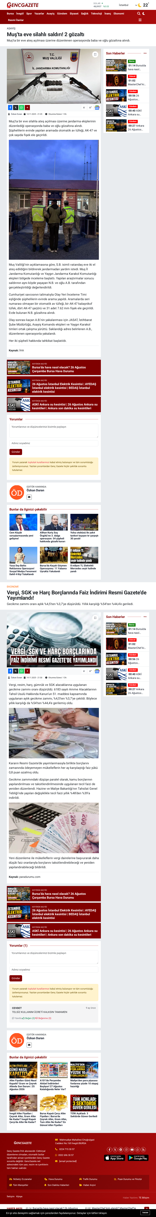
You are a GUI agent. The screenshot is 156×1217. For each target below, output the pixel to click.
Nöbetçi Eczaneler (22, 1179)
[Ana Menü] (139, 20)
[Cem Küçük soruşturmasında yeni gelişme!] (23, 522)
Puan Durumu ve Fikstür (130, 1179)
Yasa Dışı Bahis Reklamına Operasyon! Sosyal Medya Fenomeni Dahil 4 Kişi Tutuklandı (22, 570)
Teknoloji (96, 13)
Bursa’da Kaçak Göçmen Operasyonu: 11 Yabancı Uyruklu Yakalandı (53, 568)
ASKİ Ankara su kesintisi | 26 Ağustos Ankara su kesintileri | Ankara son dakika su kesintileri (137, 113)
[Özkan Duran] (16, 492)
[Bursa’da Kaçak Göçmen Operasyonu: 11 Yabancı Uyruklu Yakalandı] (54, 554)
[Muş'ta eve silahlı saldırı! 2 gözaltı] (54, 76)
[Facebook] (109, 1149)
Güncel (132, 76)
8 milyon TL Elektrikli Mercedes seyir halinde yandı (83, 568)
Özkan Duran (16, 114)
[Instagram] (126, 1149)
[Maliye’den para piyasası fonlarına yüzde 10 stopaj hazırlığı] (84, 1069)
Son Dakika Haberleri (58, 1185)
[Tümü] (145, 53)
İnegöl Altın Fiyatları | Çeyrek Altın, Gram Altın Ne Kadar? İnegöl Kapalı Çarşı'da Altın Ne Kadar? (22, 1118)
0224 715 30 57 (66, 1149)
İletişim (10, 1196)
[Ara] (139, 13)
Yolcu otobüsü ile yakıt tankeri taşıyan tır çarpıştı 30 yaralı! (84, 535)
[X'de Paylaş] (15, 107)
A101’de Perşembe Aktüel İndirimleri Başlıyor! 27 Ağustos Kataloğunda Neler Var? (53, 1085)
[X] (115, 1149)
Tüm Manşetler (20, 1185)
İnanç (108, 13)
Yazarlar (39, 13)
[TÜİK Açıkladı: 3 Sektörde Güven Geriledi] (84, 1102)
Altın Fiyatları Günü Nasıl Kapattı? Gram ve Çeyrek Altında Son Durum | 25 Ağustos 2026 (23, 1085)
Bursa (10, 13)
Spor (29, 13)
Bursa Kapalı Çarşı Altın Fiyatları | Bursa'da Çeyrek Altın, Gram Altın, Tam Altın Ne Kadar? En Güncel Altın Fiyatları (53, 1119)
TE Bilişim (144, 1197)
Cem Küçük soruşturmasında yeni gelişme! (21, 535)
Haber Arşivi (89, 1185)
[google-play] (138, 1158)
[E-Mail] (29, 497)
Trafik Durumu (90, 1179)
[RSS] (143, 1149)
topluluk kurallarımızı (39, 462)
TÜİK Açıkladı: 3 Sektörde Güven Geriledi (83, 1115)
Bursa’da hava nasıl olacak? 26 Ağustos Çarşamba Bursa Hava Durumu (137, 67)
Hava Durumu (55, 1179)
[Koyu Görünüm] (143, 13)
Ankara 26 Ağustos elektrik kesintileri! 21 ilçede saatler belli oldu (136, 128)
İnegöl (20, 13)
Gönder (16, 451)
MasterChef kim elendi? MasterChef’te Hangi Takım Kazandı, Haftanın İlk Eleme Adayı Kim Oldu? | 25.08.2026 (137, 82)
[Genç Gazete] (23, 5)
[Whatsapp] (137, 1149)
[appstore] (114, 1158)
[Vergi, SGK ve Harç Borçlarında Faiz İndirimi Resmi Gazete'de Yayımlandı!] (54, 639)
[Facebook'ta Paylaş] (10, 107)
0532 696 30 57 (66, 1155)
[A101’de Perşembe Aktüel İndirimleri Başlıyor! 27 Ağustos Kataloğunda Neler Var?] (54, 1069)
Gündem (62, 13)
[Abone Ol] (97, 107)
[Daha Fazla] (27, 107)
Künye (19, 1196)
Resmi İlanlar (16, 20)
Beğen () (30, 1018)
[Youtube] (132, 1149)
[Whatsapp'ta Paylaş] (21, 107)
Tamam (145, 1213)
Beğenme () (44, 1018)
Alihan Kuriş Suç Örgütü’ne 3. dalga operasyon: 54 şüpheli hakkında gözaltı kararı (52, 537)
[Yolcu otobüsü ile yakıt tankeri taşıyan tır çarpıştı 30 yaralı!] (84, 522)
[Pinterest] (120, 1149)
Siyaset (74, 13)
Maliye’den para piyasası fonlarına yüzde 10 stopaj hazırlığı (84, 1083)
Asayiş (51, 13)
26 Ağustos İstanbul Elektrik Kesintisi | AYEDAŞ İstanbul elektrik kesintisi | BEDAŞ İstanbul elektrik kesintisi (137, 98)
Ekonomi (119, 13)
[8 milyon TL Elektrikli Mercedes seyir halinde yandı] (84, 554)
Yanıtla (18, 1018)
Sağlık (84, 13)
